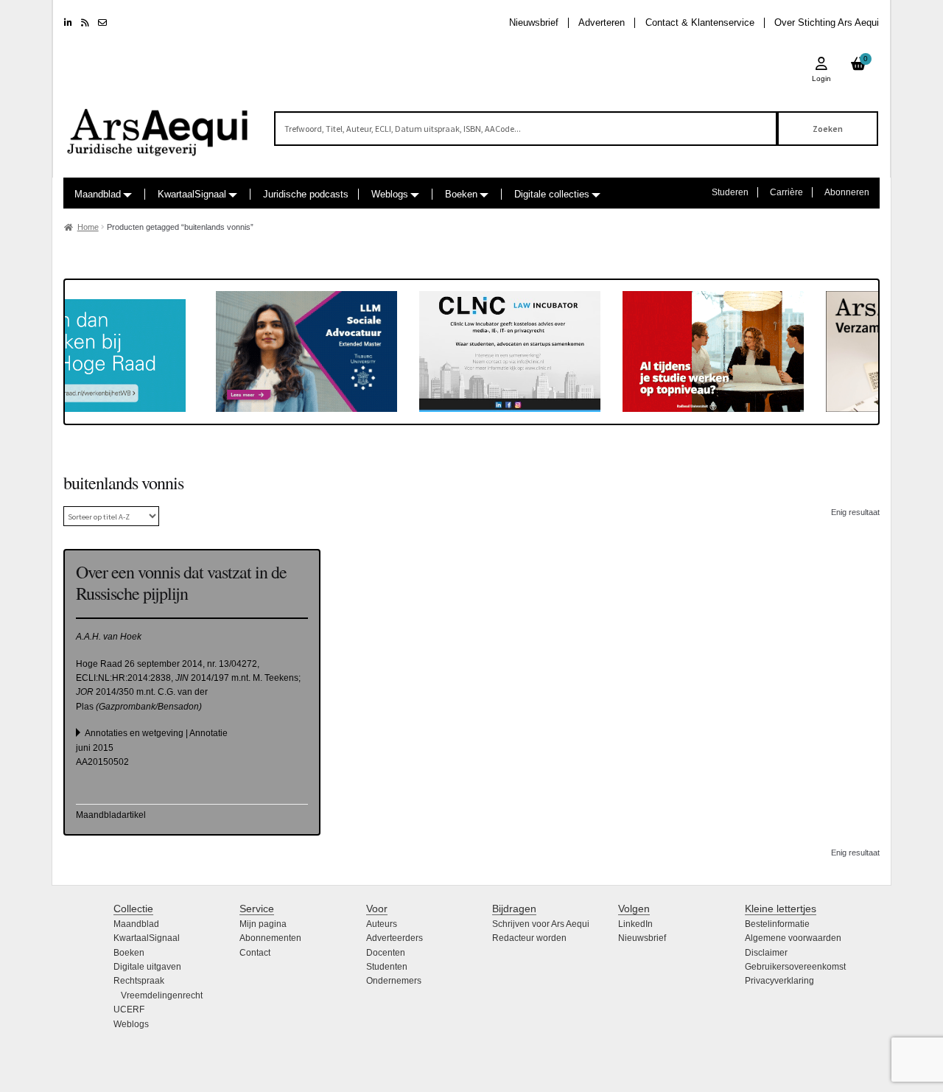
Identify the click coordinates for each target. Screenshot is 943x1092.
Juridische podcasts (305, 194)
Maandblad (97, 194)
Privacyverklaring (779, 981)
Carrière (786, 192)
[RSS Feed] (85, 23)
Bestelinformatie (777, 924)
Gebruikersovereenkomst (795, 967)
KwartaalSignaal (192, 194)
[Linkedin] (68, 23)
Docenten (385, 953)
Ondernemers (393, 981)
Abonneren (846, 192)
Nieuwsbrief (533, 22)
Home (88, 227)
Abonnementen (270, 938)
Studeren (730, 192)
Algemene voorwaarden (793, 938)
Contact (254, 953)
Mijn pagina (263, 924)
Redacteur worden (529, 938)
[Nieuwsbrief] (102, 23)
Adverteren (601, 22)
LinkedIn (635, 924)
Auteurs (381, 924)
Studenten (386, 967)
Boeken (461, 194)
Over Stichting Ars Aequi (826, 22)
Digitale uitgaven (147, 967)
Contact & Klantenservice (699, 22)
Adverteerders (394, 938)
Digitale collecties (551, 194)
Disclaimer (766, 953)
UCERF (128, 1009)
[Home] (158, 126)
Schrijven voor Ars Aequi (540, 924)
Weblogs (389, 194)
